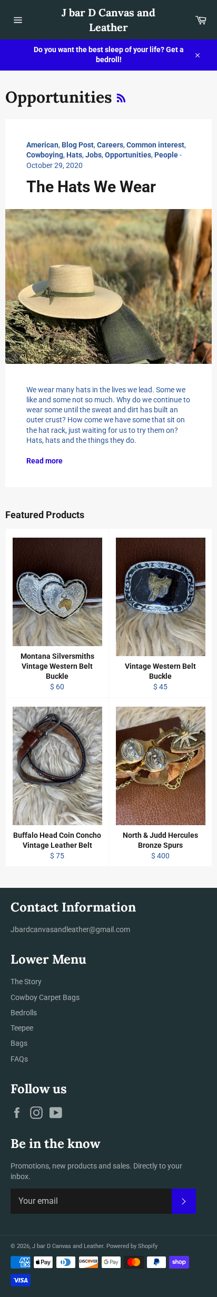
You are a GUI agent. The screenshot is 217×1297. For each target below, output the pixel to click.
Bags (19, 1043)
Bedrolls (24, 1012)
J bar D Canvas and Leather (108, 20)
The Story (26, 981)
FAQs (19, 1059)
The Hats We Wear (91, 186)
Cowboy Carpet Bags (45, 997)
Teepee (22, 1028)
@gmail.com (109, 929)
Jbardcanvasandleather (50, 929)
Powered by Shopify (131, 1246)
